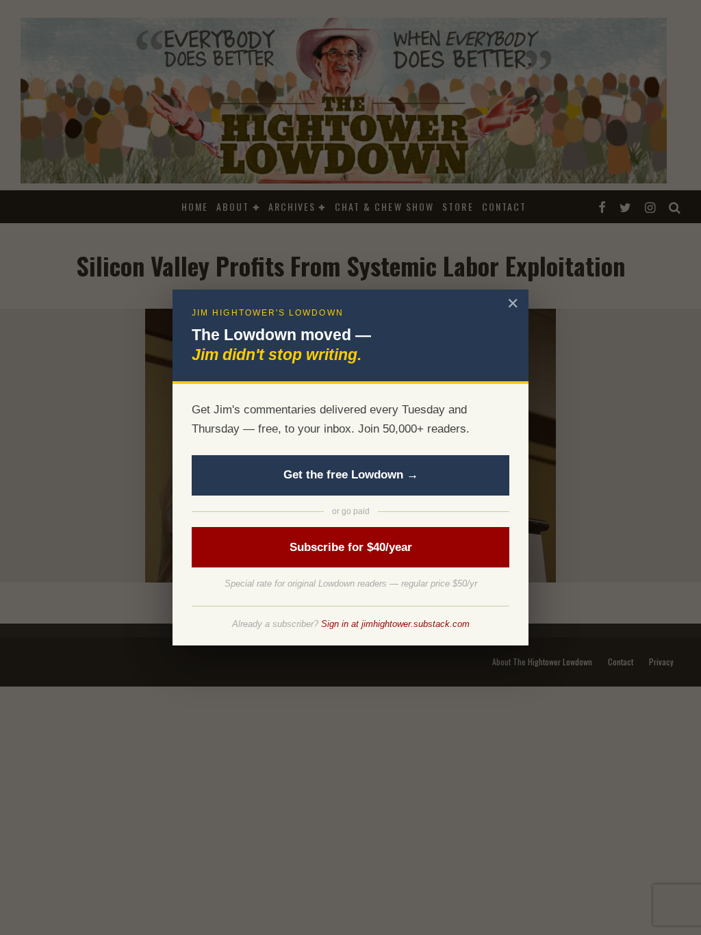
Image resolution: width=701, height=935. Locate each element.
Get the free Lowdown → (350, 474)
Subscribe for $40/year (351, 547)
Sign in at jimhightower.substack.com (395, 624)
